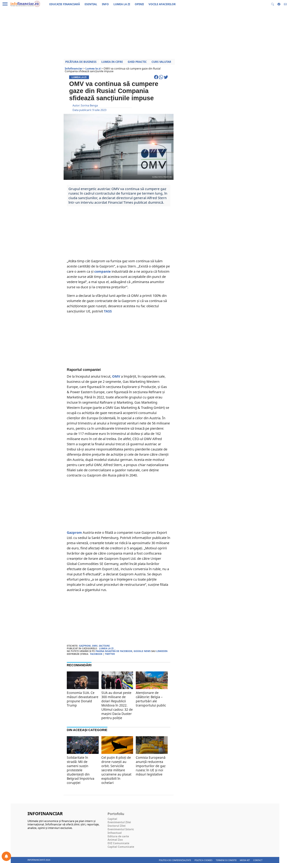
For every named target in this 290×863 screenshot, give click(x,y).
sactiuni (104, 645)
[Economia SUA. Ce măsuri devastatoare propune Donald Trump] (83, 682)
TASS (108, 311)
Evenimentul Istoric (121, 829)
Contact (257, 860)
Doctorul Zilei (117, 826)
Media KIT (245, 860)
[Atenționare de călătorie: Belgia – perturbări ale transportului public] (152, 682)
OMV (116, 376)
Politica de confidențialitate (175, 860)
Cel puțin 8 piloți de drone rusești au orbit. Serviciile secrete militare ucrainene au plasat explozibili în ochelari (116, 770)
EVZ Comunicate (118, 843)
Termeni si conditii (226, 860)
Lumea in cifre (112, 62)
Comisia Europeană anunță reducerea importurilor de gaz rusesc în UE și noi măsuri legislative (150, 766)
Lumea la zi (106, 648)
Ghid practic (137, 62)
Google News (142, 651)
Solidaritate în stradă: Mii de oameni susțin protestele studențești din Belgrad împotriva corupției (80, 770)
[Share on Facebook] (156, 78)
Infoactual (115, 833)
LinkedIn (161, 651)
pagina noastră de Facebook (113, 651)
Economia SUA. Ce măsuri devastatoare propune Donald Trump (82, 699)
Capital (112, 819)
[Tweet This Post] (166, 78)
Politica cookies (203, 860)
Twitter (110, 653)
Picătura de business (80, 62)
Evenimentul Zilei (119, 822)
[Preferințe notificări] (6, 856)
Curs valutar (161, 62)
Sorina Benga (89, 105)
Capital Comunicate (121, 847)
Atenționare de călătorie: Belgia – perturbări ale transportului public (151, 699)
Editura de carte (118, 836)
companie (102, 271)
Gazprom (74, 532)
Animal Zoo (115, 840)
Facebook (96, 653)
